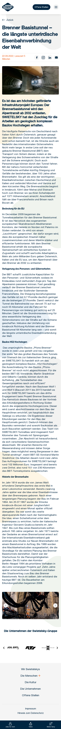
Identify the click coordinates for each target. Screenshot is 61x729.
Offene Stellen (41, 7)
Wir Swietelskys (30, 669)
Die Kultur (30, 682)
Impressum (30, 708)
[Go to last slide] (6, 605)
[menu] (56, 7)
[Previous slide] (4, 648)
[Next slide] (55, 605)
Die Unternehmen (30, 688)
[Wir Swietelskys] (7, 7)
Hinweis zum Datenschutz (30, 713)
